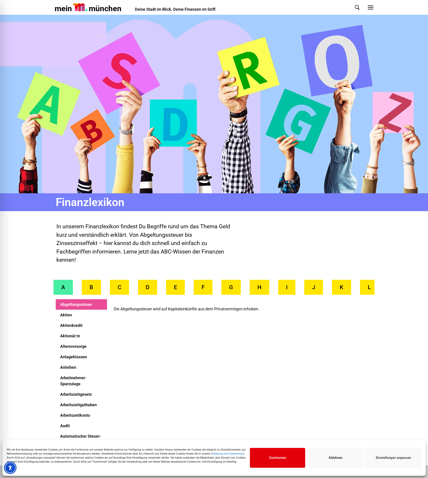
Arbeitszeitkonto (75, 415)
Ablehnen (335, 458)
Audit (65, 425)
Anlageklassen (73, 356)
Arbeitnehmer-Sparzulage (73, 380)
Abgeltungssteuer (76, 304)
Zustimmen (277, 458)
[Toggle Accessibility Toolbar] (10, 468)
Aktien (66, 315)
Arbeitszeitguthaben (78, 404)
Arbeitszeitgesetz (76, 394)
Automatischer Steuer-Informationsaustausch (81, 439)
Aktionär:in (70, 336)
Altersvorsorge (73, 346)
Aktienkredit (71, 325)
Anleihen (68, 367)
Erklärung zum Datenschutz (228, 453)
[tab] (63, 287)
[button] (353, 7)
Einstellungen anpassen (393, 458)
